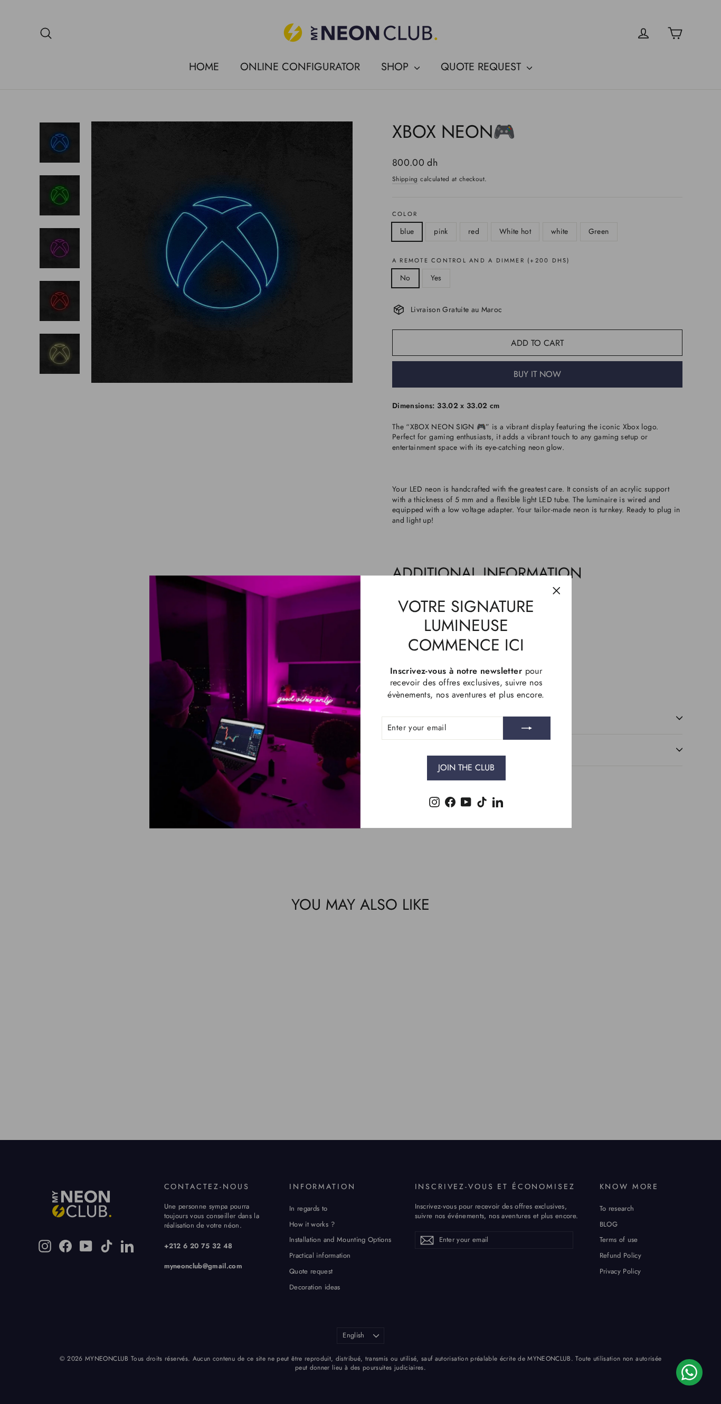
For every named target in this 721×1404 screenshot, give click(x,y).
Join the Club (466, 767)
